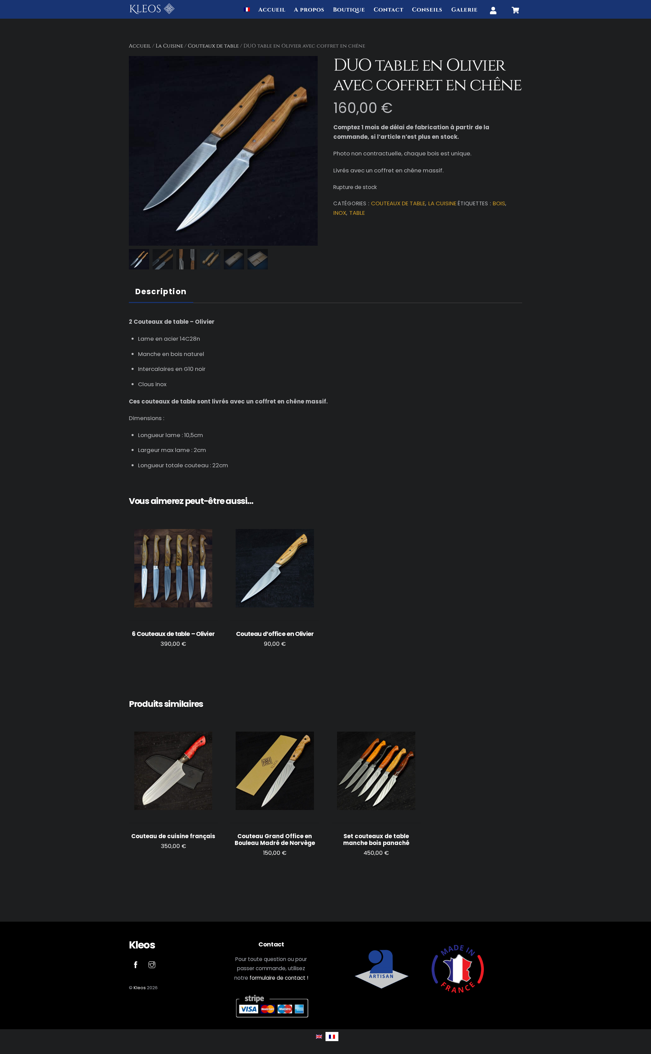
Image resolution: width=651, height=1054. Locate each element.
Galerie (464, 10)
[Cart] (515, 10)
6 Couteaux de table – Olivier (173, 633)
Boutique (349, 10)
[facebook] (135, 964)
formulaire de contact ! (279, 977)
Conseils (427, 10)
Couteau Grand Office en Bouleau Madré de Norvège (275, 839)
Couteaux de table (213, 46)
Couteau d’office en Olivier (275, 633)
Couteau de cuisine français (173, 836)
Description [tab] (160, 291)
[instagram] (152, 964)
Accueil (271, 10)
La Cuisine (169, 46)
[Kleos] (152, 12)
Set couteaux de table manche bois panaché (376, 839)
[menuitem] (246, 10)
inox (339, 213)
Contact (388, 10)
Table (357, 213)
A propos (309, 10)
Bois (499, 203)
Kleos (140, 988)
